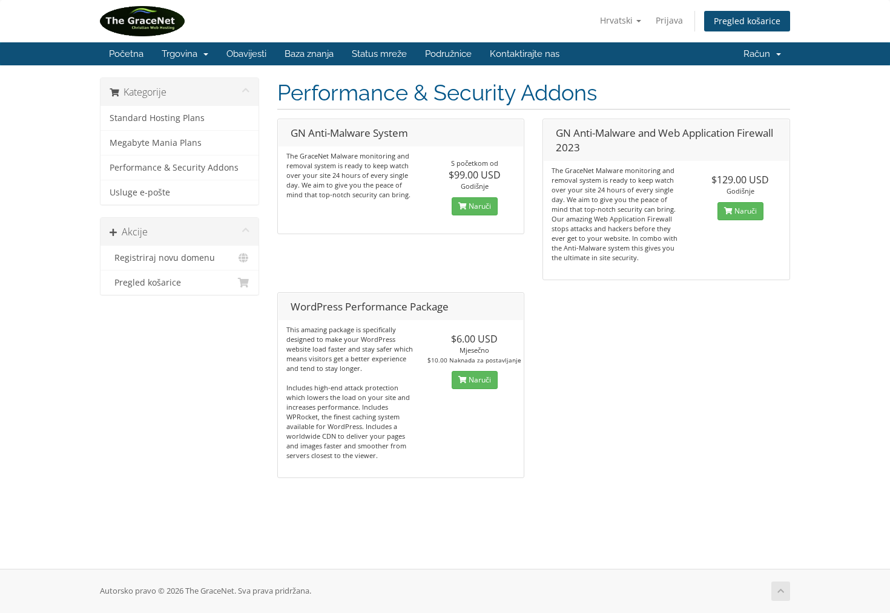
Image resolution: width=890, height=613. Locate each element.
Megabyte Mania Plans (156, 142)
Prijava (669, 20)
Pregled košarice (747, 21)
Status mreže (379, 53)
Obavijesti (246, 53)
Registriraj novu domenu (162, 257)
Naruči (479, 206)
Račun (759, 53)
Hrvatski (617, 20)
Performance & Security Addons (174, 167)
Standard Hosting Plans (157, 118)
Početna (126, 53)
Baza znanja (309, 53)
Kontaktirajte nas (524, 53)
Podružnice (448, 53)
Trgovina (182, 53)
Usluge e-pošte (140, 192)
